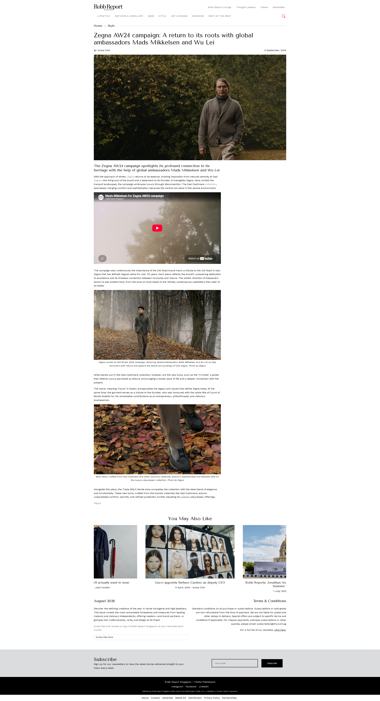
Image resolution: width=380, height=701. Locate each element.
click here (280, 630)
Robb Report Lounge (219, 7)
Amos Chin (104, 50)
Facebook (191, 686)
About (145, 697)
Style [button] (162, 16)
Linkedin (204, 686)
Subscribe (272, 663)
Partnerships (229, 697)
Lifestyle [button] (103, 16)
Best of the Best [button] (220, 16)
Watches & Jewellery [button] (129, 16)
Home (98, 25)
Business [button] (198, 16)
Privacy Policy (212, 697)
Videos (264, 7)
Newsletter (279, 7)
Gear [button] (151, 16)
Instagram (177, 686)
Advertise (167, 697)
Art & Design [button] (179, 16)
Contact (155, 697)
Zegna (130, 176)
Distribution (195, 697)
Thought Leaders (246, 7)
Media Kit (180, 697)
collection (210, 184)
